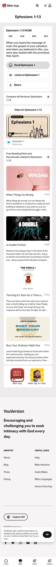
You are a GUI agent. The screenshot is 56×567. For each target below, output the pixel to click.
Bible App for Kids (37, 383)
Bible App (17, 383)
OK (47, 534)
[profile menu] (48, 5)
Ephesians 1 (20, 141)
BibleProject (17, 144)
